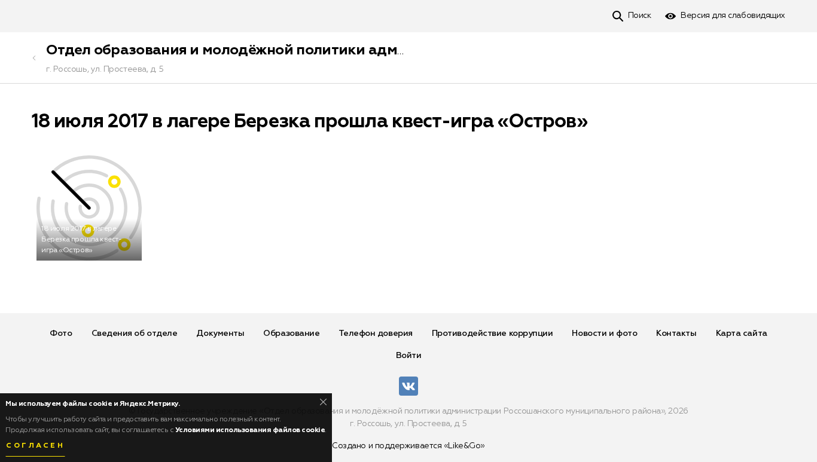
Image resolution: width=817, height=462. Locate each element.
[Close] (323, 402)
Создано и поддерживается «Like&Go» (408, 446)
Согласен (35, 445)
